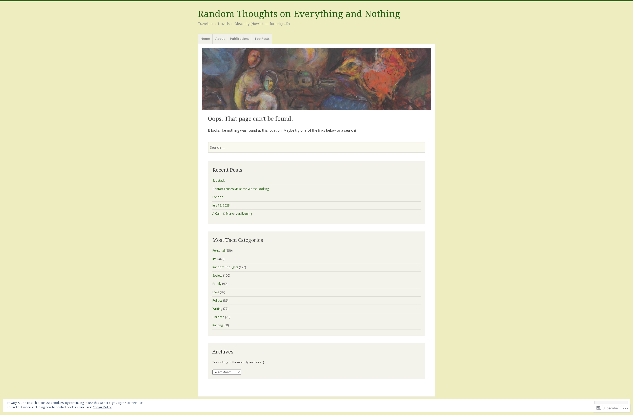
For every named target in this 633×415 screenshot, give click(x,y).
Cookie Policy (102, 407)
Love (215, 292)
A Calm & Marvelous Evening (232, 213)
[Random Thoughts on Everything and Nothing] (316, 79)
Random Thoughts (225, 267)
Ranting (217, 325)
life (214, 259)
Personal (218, 251)
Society (217, 275)
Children (218, 317)
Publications (239, 38)
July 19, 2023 (221, 205)
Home (205, 38)
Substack (218, 180)
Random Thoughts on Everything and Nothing (299, 14)
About (220, 38)
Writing (217, 309)
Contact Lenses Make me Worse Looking (240, 189)
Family (216, 284)
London (217, 197)
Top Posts (262, 38)
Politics (217, 300)
